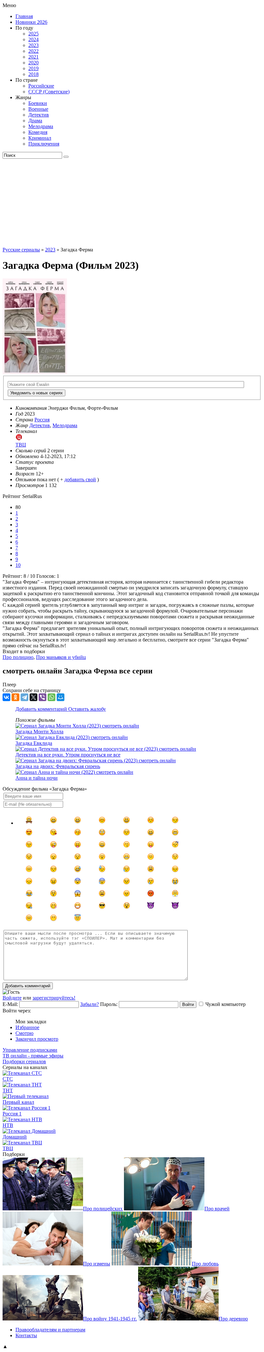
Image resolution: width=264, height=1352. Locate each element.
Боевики (37, 103)
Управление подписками (30, 1050)
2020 (33, 62)
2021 (33, 57)
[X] (33, 697)
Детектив (38, 114)
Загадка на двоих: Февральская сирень (57, 766)
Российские (41, 86)
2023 (33, 45)
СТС (8, 1079)
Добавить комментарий (41, 709)
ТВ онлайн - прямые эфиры (33, 1055)
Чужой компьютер (225, 1004)
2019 (33, 68)
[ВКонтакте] (6, 697)
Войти (188, 1004)
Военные (38, 109)
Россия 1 (12, 1113)
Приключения (43, 143)
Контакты (26, 1335)
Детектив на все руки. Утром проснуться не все (67, 754)
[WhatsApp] (51, 697)
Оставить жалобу (87, 709)
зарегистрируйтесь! (54, 997)
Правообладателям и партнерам (50, 1329)
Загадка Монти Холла (39, 731)
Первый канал (18, 1102)
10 (18, 565)
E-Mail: (10, 1004)
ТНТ (8, 1090)
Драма (35, 120)
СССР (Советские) (49, 91)
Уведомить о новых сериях (36, 392)
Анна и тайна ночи (36, 778)
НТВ (8, 1125)
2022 (33, 51)
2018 (33, 74)
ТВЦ (8, 1148)
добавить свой (80, 479)
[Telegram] (24, 697)
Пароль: (109, 1004)
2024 (33, 39)
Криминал (39, 138)
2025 (33, 33)
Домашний (15, 1137)
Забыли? (89, 1004)
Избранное (27, 1027)
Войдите (12, 997)
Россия (42, 419)
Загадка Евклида (33, 743)
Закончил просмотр (36, 1039)
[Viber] (42, 697)
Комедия (37, 132)
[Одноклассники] (15, 697)
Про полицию (18, 657)
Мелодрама (40, 126)
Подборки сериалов (24, 1061)
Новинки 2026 (31, 22)
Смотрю (24, 1033)
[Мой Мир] (60, 697)
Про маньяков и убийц (61, 657)
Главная (24, 16)
